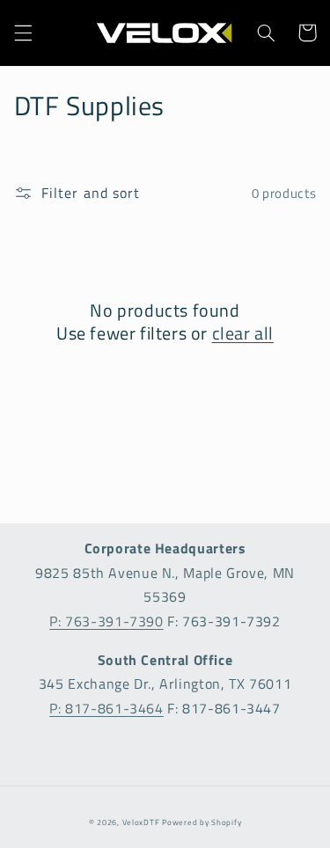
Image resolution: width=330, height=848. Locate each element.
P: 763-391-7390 (106, 621)
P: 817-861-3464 (106, 708)
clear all (243, 333)
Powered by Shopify (201, 822)
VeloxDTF (141, 822)
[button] (23, 32)
